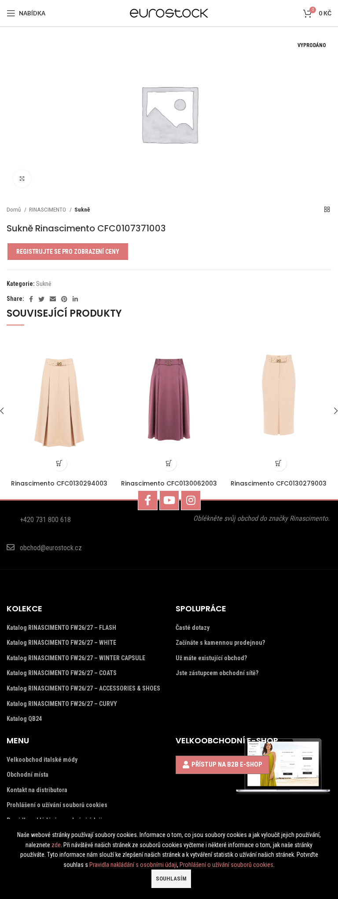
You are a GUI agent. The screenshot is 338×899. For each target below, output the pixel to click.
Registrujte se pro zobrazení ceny (67, 251)
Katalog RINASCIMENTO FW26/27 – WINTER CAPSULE (76, 657)
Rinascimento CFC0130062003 (169, 483)
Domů (14, 209)
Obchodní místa (27, 774)
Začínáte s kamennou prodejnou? (220, 642)
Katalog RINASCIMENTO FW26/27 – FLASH (61, 627)
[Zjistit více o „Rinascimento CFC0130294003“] (59, 463)
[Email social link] (53, 299)
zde (56, 844)
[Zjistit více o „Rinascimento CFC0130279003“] (279, 463)
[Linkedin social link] (75, 299)
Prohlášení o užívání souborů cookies (57, 804)
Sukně (82, 209)
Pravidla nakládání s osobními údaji (133, 864)
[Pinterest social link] (64, 299)
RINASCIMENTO (48, 209)
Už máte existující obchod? (211, 657)
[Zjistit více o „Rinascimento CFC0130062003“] (168, 463)
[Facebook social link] (31, 299)
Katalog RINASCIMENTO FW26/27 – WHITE (61, 642)
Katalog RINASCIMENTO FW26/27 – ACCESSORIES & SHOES (83, 688)
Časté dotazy (192, 627)
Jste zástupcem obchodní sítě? (217, 672)
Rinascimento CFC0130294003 (59, 483)
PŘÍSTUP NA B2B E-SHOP (226, 764)
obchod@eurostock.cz (51, 548)
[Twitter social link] (41, 299)
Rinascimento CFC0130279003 (279, 483)
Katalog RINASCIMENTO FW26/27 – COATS (62, 672)
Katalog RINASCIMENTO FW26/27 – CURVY (62, 703)
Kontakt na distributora (37, 789)
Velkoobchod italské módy (42, 759)
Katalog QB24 (24, 718)
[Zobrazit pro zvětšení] (22, 178)
